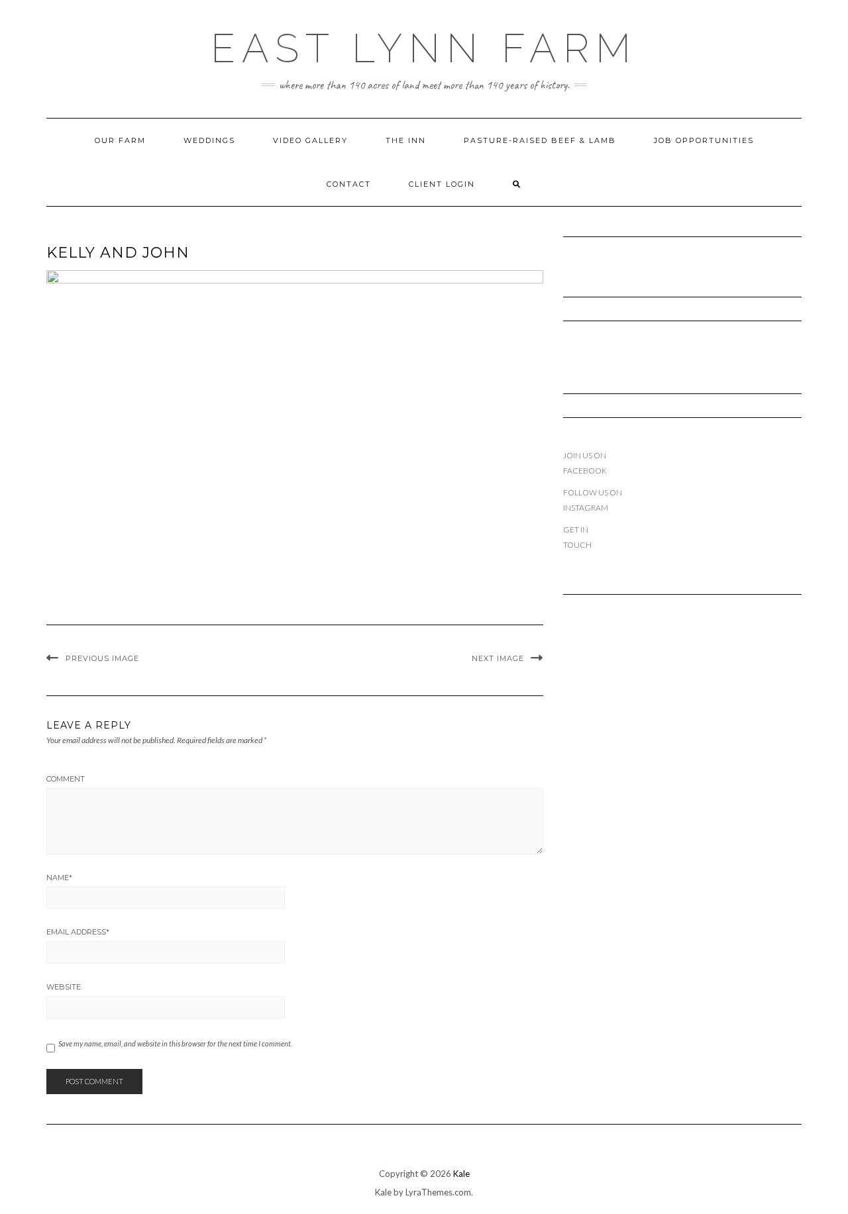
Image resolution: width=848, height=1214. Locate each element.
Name (59, 877)
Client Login (442, 184)
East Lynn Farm (424, 48)
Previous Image (102, 658)
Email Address (77, 931)
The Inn (406, 140)
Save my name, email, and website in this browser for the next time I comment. (175, 1043)
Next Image (498, 658)
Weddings (209, 140)
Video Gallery (310, 140)
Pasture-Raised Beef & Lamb (540, 140)
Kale (461, 1173)
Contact (349, 184)
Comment (65, 779)
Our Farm (120, 140)
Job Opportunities (704, 140)
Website (63, 986)
